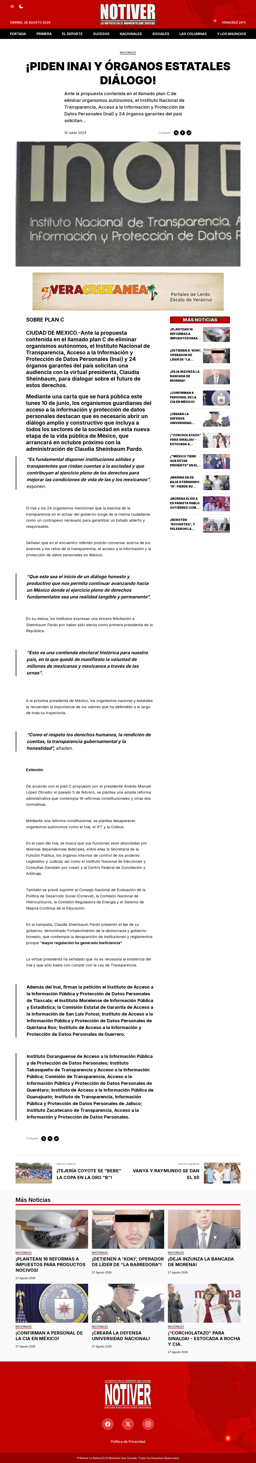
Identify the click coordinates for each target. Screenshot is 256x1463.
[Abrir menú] (12, 6)
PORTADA (18, 34)
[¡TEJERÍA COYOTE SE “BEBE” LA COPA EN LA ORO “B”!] (34, 1173)
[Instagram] (148, 1424)
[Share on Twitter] (176, 133)
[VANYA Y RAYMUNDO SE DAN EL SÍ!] (222, 1173)
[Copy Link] (189, 133)
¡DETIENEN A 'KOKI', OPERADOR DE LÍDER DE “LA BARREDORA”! (128, 1261)
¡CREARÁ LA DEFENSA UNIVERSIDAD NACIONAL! (121, 1335)
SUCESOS (101, 34)
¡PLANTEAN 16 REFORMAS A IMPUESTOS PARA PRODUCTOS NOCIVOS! (184, 338)
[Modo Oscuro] (21, 6)
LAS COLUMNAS (193, 34)
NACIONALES (131, 34)
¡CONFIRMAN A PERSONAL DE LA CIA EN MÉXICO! (183, 397)
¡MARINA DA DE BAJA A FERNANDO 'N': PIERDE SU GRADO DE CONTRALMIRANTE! (186, 486)
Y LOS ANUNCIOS (231, 34)
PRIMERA (44, 34)
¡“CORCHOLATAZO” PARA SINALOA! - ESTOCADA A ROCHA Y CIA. (204, 1338)
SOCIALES (160, 34)
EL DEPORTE (72, 34)
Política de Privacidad (128, 1442)
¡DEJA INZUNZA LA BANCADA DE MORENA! (185, 376)
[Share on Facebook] (182, 133)
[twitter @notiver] (128, 1424)
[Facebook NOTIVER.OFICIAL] (108, 1424)
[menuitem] (128, 1441)
